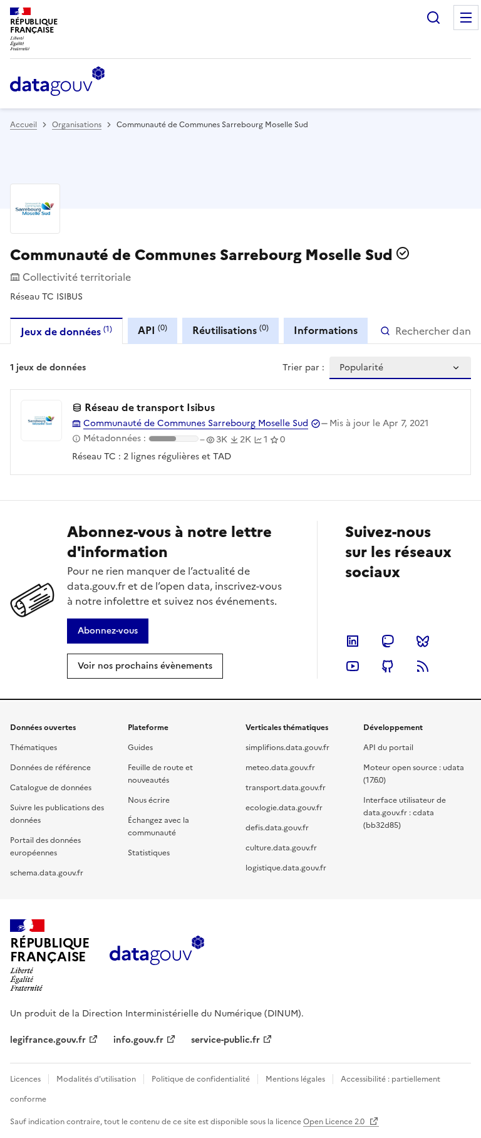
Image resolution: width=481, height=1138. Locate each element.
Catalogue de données (50, 787)
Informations (326, 330)
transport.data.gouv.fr (286, 787)
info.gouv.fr (138, 1040)
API (152, 330)
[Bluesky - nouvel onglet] (422, 641)
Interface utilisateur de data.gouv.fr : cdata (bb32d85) (404, 813)
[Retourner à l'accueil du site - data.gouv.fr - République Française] (157, 955)
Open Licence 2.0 (334, 1121)
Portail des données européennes (45, 847)
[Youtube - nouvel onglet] (352, 666)
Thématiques (33, 747)
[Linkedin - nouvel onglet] (352, 641)
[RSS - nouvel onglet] (422, 666)
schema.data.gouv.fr (46, 873)
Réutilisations (230, 330)
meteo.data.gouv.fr (280, 767)
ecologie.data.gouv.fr (284, 807)
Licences (25, 1079)
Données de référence (50, 767)
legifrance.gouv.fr (48, 1040)
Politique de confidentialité (201, 1079)
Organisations (76, 124)
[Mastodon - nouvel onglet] (387, 641)
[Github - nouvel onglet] (387, 666)
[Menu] (465, 17)
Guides (140, 747)
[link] (107, 631)
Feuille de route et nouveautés (160, 774)
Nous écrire (149, 800)
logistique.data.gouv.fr (286, 868)
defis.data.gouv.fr (277, 827)
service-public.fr (225, 1040)
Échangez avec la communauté (158, 826)
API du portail (388, 747)
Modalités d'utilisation (96, 1079)
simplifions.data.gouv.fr (287, 747)
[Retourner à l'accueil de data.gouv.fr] (57, 82)
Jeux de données (66, 331)
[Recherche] (433, 17)
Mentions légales (295, 1079)
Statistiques (149, 853)
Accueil (23, 124)
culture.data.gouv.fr (281, 848)
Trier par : (303, 368)
